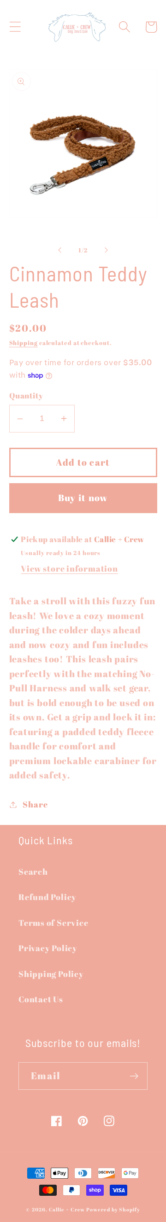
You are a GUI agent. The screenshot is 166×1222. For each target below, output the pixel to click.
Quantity (26, 395)
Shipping (23, 343)
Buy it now (83, 497)
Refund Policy (47, 896)
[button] (15, 27)
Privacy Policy (47, 947)
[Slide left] (59, 250)
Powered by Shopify (113, 1209)
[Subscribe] (134, 1076)
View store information (69, 568)
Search (33, 871)
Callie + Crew (67, 1209)
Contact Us (40, 999)
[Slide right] (106, 250)
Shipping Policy (51, 973)
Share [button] (35, 804)
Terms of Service (53, 922)
